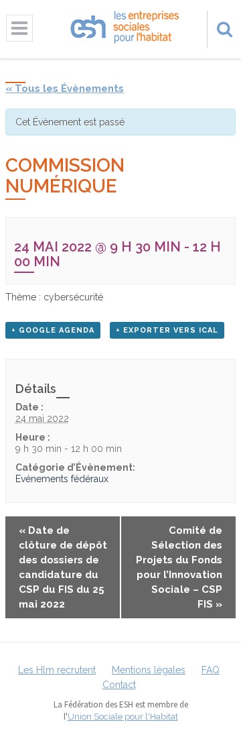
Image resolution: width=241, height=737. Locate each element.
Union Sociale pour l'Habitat (123, 717)
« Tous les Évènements (64, 88)
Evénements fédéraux (61, 478)
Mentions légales (148, 670)
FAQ (211, 670)
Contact (119, 684)
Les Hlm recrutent (57, 670)
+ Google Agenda (52, 330)
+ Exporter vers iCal (167, 330)
